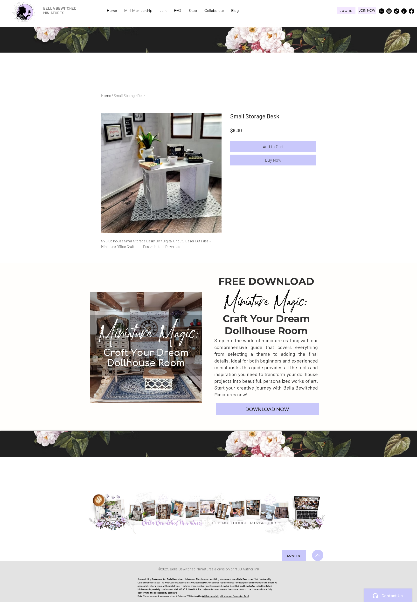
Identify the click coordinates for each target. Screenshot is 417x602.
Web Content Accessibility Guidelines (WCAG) (188, 582)
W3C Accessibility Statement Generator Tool (225, 596)
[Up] (317, 555)
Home (106, 95)
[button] (267, 409)
